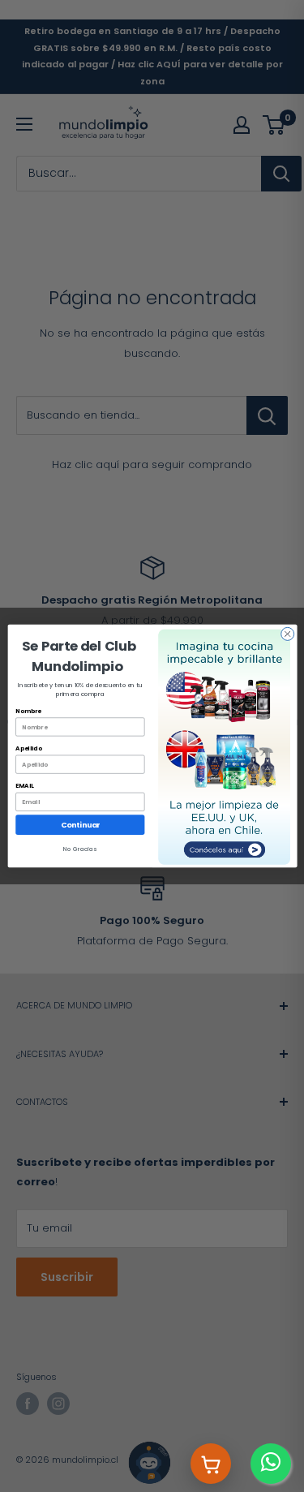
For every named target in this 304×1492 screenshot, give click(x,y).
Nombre (28, 711)
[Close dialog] (286, 633)
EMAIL (24, 785)
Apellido (28, 748)
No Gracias (79, 849)
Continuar (79, 824)
